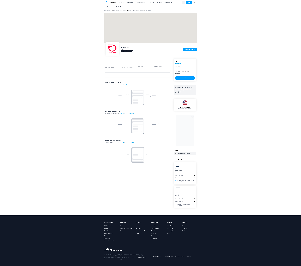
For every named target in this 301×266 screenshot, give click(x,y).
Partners (184, 228)
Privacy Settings (180, 256)
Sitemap (189, 256)
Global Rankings (171, 225)
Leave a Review (185, 78)
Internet (106, 228)
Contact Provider (190, 49)
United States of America (120, 10)
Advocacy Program (172, 231)
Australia (153, 231)
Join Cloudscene (130, 85)
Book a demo (170, 236)
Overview (122, 225)
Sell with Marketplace (141, 231)
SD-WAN (106, 225)
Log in (122, 85)
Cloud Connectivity (109, 241)
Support (169, 233)
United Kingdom (155, 228)
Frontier (142, 10)
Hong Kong (154, 238)
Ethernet (106, 236)
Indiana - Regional (133, 10)
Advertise (138, 236)
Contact (184, 231)
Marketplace (130, 2)
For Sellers (159, 2)
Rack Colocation (108, 233)
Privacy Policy (157, 256)
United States (154, 225)
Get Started (139, 228)
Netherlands (154, 233)
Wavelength (107, 238)
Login (194, 2)
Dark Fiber (107, 231)
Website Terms (168, 256)
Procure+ (122, 231)
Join (189, 2)
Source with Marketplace (126, 228)
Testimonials (170, 228)
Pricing (137, 233)
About (183, 225)
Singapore (153, 236)
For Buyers (151, 2)
